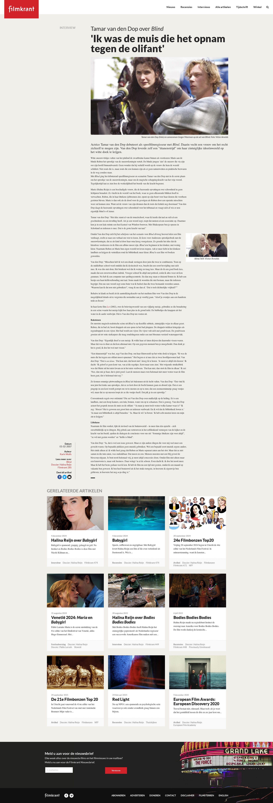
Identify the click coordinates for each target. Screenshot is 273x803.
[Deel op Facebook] (59, 477)
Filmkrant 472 (180, 565)
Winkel (257, 7)
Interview (67, 27)
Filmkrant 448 (180, 647)
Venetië (77, 647)
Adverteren (137, 795)
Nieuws (171, 7)
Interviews (204, 7)
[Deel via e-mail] (69, 477)
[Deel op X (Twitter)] (64, 477)
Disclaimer (187, 795)
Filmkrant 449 (152, 644)
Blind (69, 462)
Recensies (186, 7)
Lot (108, 306)
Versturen (116, 770)
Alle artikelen (223, 7)
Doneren (154, 795)
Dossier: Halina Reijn (61, 464)
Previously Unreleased (199, 647)
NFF (191, 565)
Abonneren (118, 795)
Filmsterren (206, 795)
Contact (170, 795)
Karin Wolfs (66, 454)
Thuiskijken (151, 722)
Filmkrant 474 (91, 563)
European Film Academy (184, 725)
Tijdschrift (242, 7)
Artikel (176, 563)
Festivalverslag (58, 644)
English (223, 795)
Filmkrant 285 (65, 467)
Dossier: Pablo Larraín (61, 647)
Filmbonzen (209, 563)
